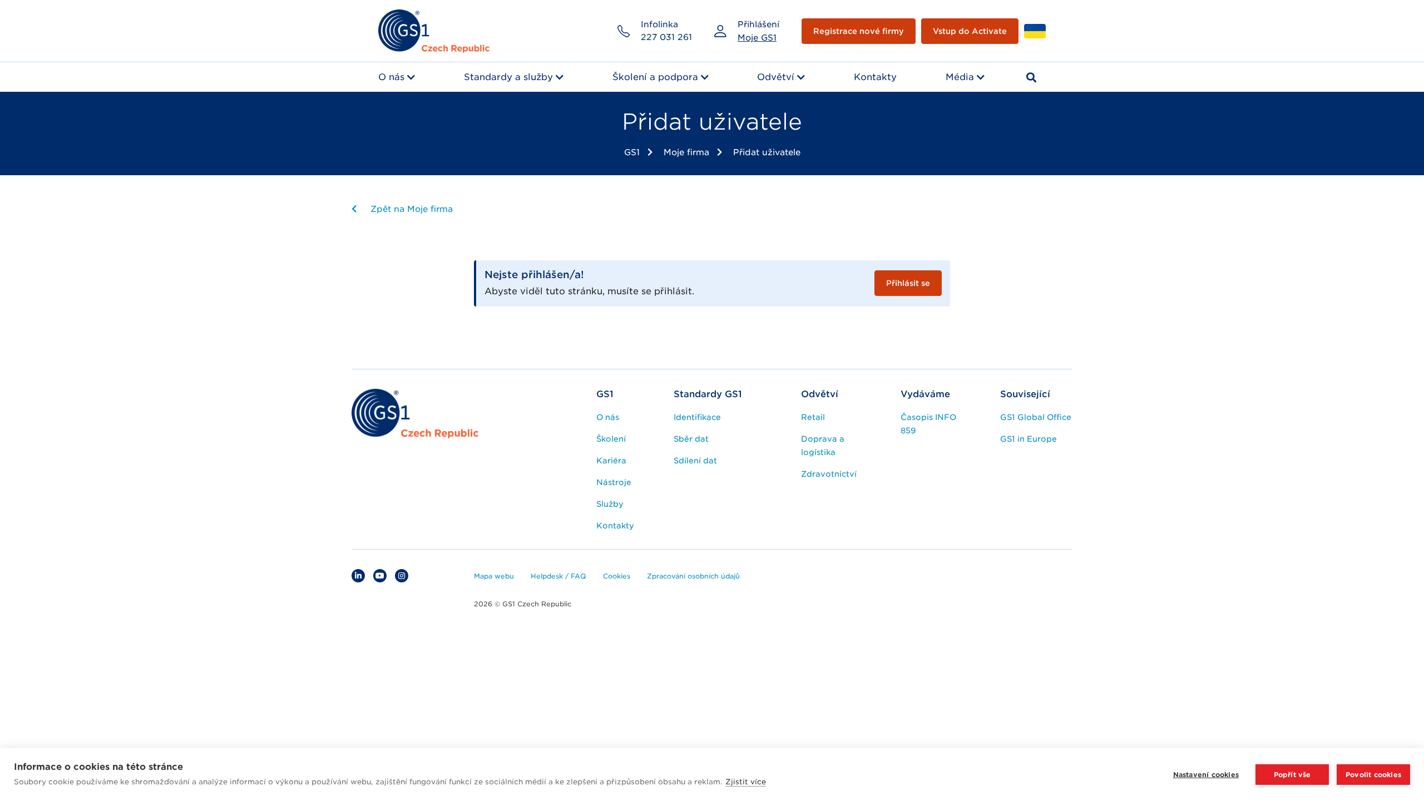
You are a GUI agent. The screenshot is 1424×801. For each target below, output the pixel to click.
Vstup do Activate (970, 31)
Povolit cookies (1373, 774)
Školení (611, 438)
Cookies (616, 576)
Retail (813, 417)
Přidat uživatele (766, 152)
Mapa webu (494, 576)
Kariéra (611, 460)
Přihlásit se (908, 283)
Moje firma (686, 152)
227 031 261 (666, 37)
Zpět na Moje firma (410, 209)
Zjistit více (745, 782)
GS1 (632, 152)
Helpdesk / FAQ (558, 576)
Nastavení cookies (1206, 774)
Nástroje (613, 482)
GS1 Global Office (1035, 417)
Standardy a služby (508, 77)
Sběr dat (691, 438)
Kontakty (875, 77)
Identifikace (697, 417)
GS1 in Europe (1028, 438)
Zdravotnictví (829, 473)
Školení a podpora (655, 77)
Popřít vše (1292, 774)
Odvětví (775, 77)
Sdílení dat (695, 460)
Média (960, 77)
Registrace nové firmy (858, 31)
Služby (610, 504)
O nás (391, 77)
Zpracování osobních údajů (693, 576)
